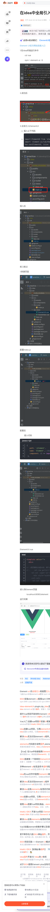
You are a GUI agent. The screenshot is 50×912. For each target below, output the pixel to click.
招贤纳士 (30, 875)
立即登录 (24, 904)
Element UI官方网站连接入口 (32, 45)
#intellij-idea (35, 679)
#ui (26, 679)
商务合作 (38, 875)
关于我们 (22, 875)
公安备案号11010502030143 (32, 879)
